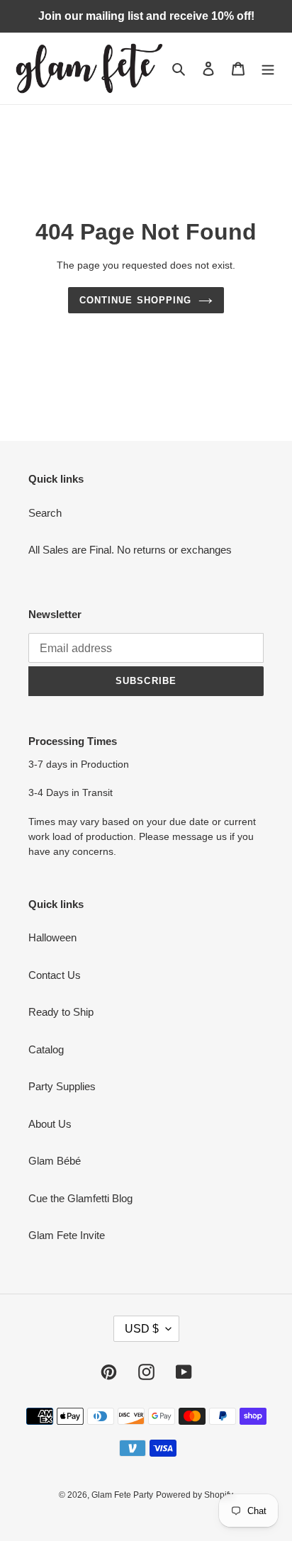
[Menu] (268, 68)
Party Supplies (62, 1086)
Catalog (46, 1049)
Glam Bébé (54, 1161)
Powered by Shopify (194, 1495)
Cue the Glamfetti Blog (80, 1198)
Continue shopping (135, 300)
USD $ (142, 1329)
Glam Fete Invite (66, 1235)
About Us (50, 1124)
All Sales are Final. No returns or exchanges (130, 550)
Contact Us (54, 975)
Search (45, 513)
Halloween (52, 937)
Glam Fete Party (122, 1495)
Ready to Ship (61, 1012)
